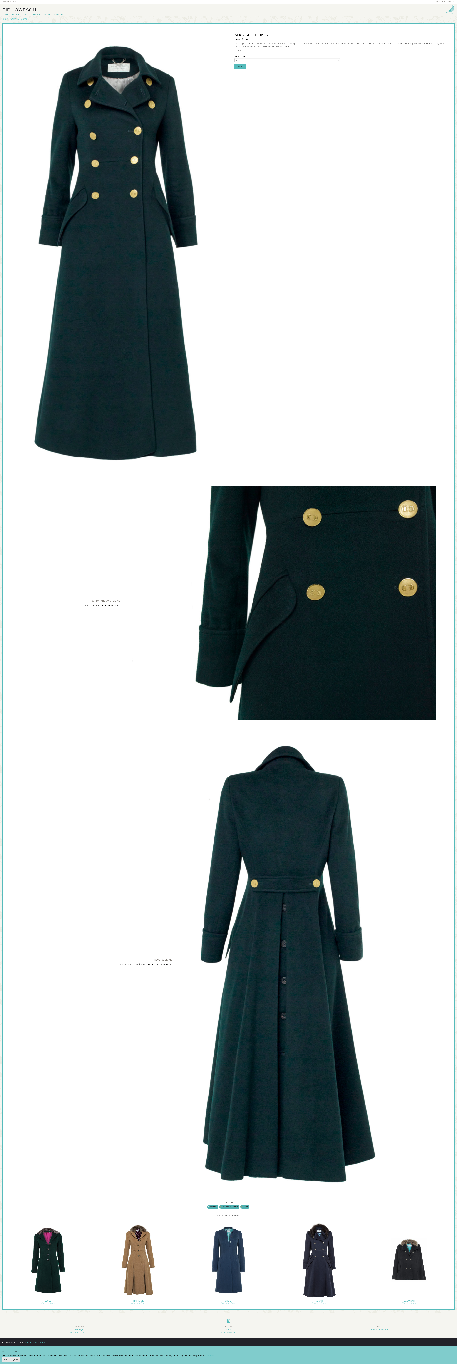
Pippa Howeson (228, 1332)
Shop (24, 14)
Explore (46, 14)
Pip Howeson (19, 9)
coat (245, 1206)
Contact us (58, 14)
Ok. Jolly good (11, 1359)
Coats (24, 19)
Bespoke (15, 14)
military (213, 1206)
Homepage (78, 1329)
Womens (14, 19)
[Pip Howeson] (450, 9)
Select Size (239, 56)
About (228, 1329)
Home (5, 14)
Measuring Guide (78, 1332)
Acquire (240, 66)
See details (210, 1355)
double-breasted (230, 1206)
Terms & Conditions (379, 1329)
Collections (34, 14)
